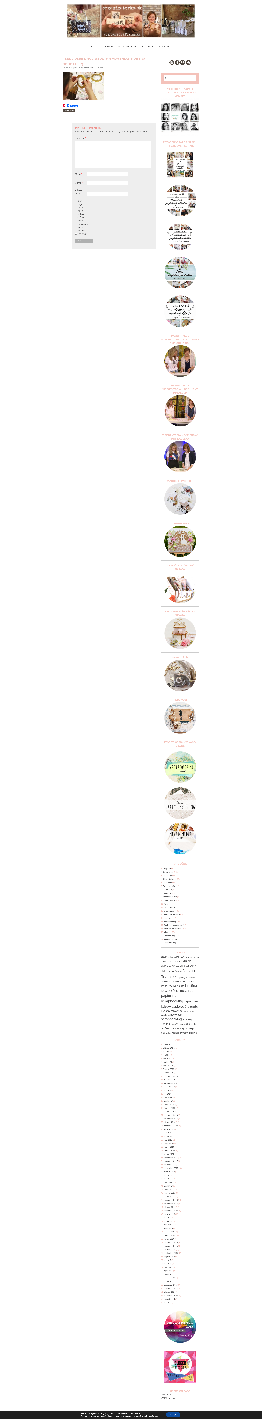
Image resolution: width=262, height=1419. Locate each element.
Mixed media (169, 900)
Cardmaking (168, 872)
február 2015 (169, 1278)
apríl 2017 (168, 1186)
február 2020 (168, 1069)
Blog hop (167, 868)
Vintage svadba (170, 939)
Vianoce (167, 932)
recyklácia (176, 1014)
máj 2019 (168, 1097)
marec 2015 (169, 1274)
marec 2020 (168, 1065)
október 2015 (169, 1249)
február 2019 (169, 1108)
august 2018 (169, 1129)
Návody (167, 904)
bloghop (170, 957)
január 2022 (168, 1044)
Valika (187, 1024)
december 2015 (171, 1242)
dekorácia (167, 971)
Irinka (193, 981)
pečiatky (165, 1011)
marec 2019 (169, 1104)
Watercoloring (170, 943)
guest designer (167, 981)
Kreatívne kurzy (170, 897)
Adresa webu (78, 192)
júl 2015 (167, 1260)
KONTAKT (165, 46)
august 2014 (169, 1299)
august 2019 (169, 1087)
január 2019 (169, 1111)
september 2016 (171, 1211)
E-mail (79, 183)
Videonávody (169, 936)
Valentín (179, 1024)
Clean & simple (169, 879)
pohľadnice (177, 1011)
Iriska (164, 985)
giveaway (192, 977)
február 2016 (169, 1235)
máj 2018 (168, 1140)
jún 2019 (168, 1094)
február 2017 (169, 1193)
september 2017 (171, 1168)
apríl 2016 (168, 1228)
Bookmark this (68, 111)
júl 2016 (167, 1218)
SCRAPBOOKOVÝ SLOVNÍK (136, 46)
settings (153, 1416)
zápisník (193, 1033)
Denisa (178, 971)
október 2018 (169, 1122)
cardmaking (180, 956)
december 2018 (171, 1115)
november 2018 (171, 1119)
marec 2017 (169, 1189)
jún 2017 (168, 1179)
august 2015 (169, 1256)
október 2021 (169, 1048)
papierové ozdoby (185, 1006)
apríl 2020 (167, 1062)
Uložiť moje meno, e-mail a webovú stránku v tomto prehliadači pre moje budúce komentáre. (82, 217)
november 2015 (171, 1246)
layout (164, 990)
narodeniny (188, 991)
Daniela (186, 961)
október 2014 (169, 1292)
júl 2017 (167, 1175)
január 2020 (168, 1073)
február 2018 (169, 1150)
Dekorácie (167, 883)
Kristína (191, 985)
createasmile (193, 957)
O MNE (108, 46)
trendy (173, 1024)
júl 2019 (167, 1090)
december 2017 (171, 1157)
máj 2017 (168, 1182)
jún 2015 (168, 1264)
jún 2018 (168, 1136)
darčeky (191, 965)
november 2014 (171, 1288)
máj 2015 (168, 1267)
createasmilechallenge (170, 961)
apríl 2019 (168, 1101)
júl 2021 (166, 1051)
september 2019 (171, 1083)
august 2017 (169, 1172)
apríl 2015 (168, 1271)
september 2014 (171, 1295)
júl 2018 (167, 1133)
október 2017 (169, 1165)
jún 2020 (167, 1055)
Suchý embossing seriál (174, 925)
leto (170, 991)
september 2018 (171, 1126)
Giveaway (167, 890)
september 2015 (171, 1253)
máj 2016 (168, 1225)
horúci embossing (182, 981)
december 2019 (171, 1076)
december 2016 (171, 1200)
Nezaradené (169, 907)
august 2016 (169, 1214)
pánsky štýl (166, 1015)
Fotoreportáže (169, 886)
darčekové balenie (173, 965)
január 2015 (169, 1281)
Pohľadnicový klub (172, 914)
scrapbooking (171, 1019)
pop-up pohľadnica (189, 1011)
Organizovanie (170, 911)
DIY (174, 977)
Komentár (80, 138)
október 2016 (169, 1207)
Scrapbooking (170, 921)
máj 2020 (167, 1058)
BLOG (94, 46)
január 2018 (169, 1154)
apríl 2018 (168, 1143)
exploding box (183, 978)
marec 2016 (169, 1232)
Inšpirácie (167, 893)
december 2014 (171, 1285)
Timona (165, 1023)
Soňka (185, 1019)
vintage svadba (180, 1032)
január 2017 (169, 1196)
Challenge (167, 875)
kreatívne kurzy (176, 986)
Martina (178, 990)
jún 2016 (168, 1221)
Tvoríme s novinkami (173, 928)
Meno (78, 174)
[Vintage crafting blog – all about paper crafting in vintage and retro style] (131, 37)
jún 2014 (168, 1302)
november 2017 (171, 1161)
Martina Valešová (90, 68)
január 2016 (169, 1239)
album (164, 957)
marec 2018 (169, 1147)
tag (190, 1020)
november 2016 (171, 1203)
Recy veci (168, 918)
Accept (173, 1414)
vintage (181, 1028)
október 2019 (169, 1080)
